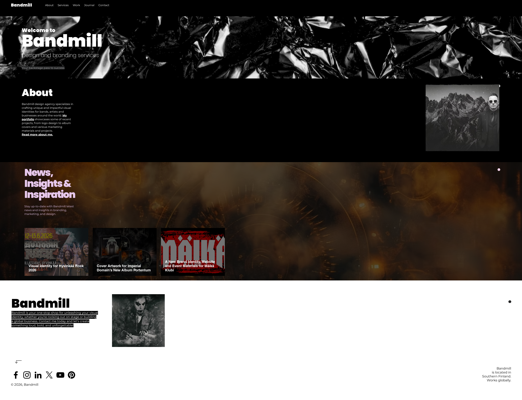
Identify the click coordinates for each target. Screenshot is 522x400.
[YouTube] (60, 375)
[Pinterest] (71, 375)
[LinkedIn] (38, 375)
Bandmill (21, 5)
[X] (49, 375)
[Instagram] (27, 375)
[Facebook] (16, 375)
